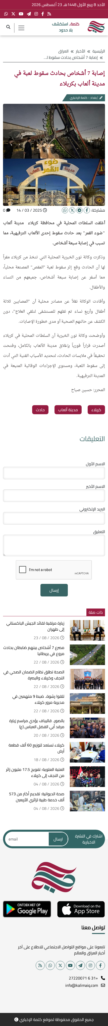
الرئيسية (98, 51)
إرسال (54, 590)
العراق (63, 51)
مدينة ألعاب (68, 409)
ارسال (58, 839)
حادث (40, 409)
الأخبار (80, 51)
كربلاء (96, 409)
